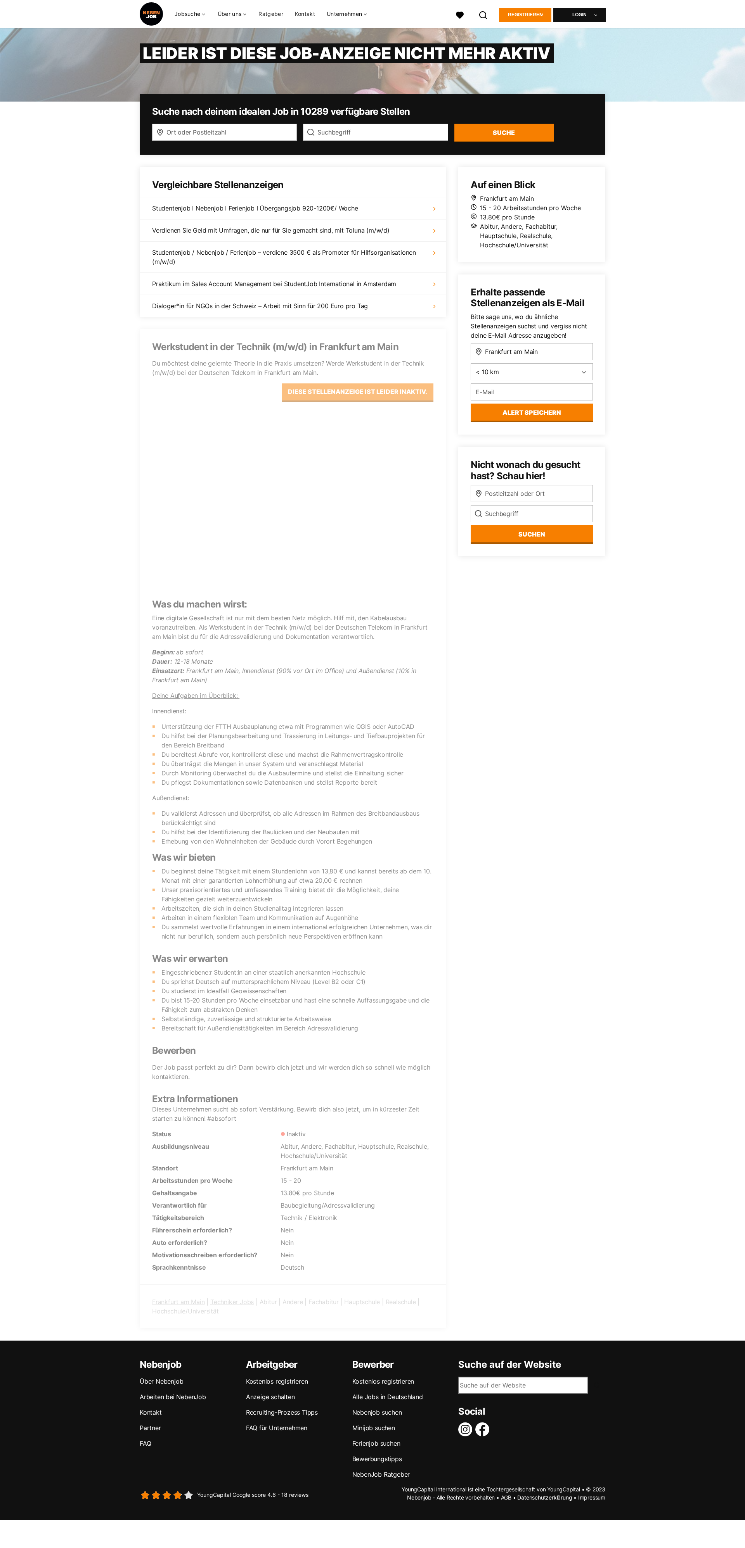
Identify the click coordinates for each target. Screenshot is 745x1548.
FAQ (145, 1443)
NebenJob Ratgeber (381, 1474)
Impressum (591, 1497)
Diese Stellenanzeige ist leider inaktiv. (357, 391)
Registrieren (525, 14)
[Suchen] (483, 14)
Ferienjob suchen (376, 1443)
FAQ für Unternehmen (276, 1428)
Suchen (531, 534)
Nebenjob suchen (377, 1412)
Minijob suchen (373, 1428)
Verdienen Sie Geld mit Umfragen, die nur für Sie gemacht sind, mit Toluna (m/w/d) (271, 230)
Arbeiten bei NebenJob (173, 1397)
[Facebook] (483, 1429)
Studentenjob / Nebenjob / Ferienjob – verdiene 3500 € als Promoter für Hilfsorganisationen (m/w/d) (284, 257)
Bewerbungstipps (377, 1459)
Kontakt (305, 13)
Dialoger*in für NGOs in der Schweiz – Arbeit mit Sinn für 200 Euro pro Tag (260, 306)
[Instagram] (466, 1429)
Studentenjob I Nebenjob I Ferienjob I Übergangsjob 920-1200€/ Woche (255, 208)
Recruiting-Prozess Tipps (282, 1412)
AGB (506, 1497)
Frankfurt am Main (178, 1302)
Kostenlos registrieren (277, 1381)
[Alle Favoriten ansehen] (460, 14)
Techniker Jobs (232, 1302)
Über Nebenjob (161, 1381)
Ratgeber (270, 13)
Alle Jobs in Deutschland (387, 1397)
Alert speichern (531, 412)
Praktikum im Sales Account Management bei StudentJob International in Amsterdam (274, 284)
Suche (504, 132)
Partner (150, 1428)
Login (579, 14)
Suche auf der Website (509, 1364)
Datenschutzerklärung (544, 1497)
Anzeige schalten (270, 1397)
